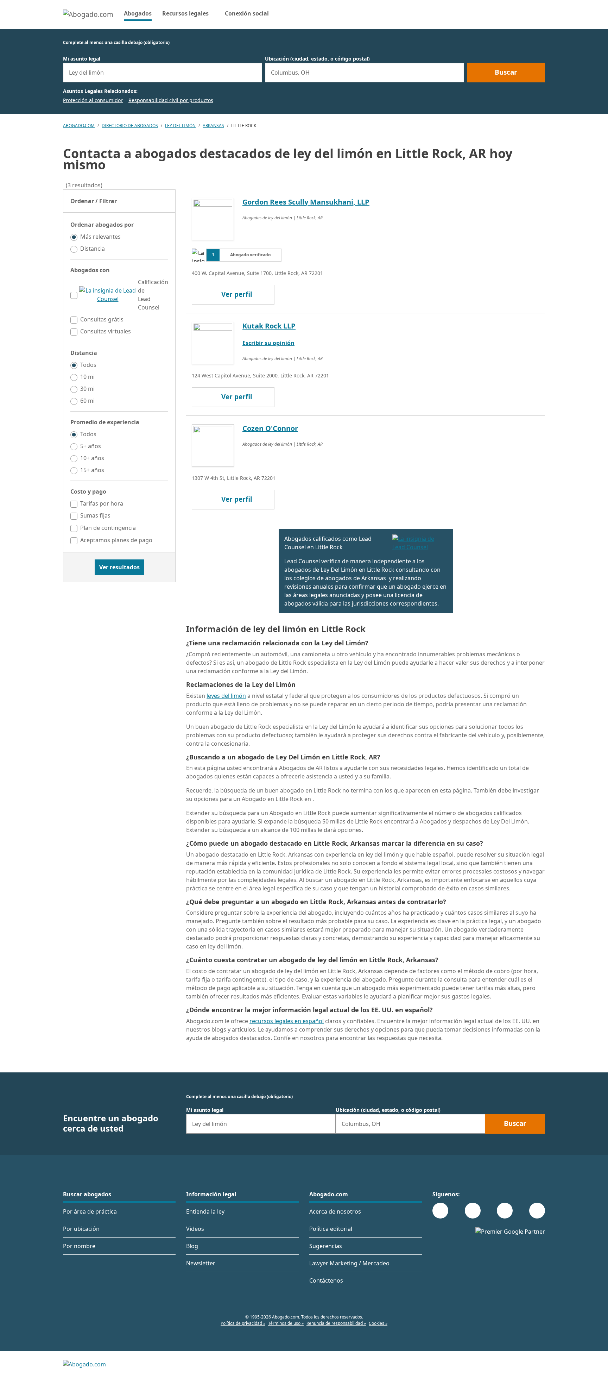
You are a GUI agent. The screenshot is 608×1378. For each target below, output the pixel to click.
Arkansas (213, 126)
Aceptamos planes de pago (116, 540)
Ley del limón (180, 126)
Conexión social (247, 13)
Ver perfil (236, 294)
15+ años (92, 470)
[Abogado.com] (88, 14)
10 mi (87, 377)
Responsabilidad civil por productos (170, 100)
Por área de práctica (90, 1211)
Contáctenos (326, 1280)
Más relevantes (100, 236)
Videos (195, 1229)
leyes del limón (226, 696)
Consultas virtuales (105, 331)
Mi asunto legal (81, 59)
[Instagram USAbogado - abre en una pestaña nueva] (473, 1211)
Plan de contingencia (108, 528)
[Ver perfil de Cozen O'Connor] (213, 445)
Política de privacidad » (243, 1323)
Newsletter (200, 1263)
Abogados (138, 13)
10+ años (92, 458)
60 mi (87, 401)
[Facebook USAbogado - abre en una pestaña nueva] (440, 1211)
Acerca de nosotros (335, 1211)
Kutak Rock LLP (269, 326)
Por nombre (79, 1246)
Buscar (506, 72)
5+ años (90, 446)
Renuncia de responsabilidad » (336, 1323)
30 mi (87, 389)
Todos (88, 365)
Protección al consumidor (93, 100)
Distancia (92, 248)
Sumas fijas (95, 515)
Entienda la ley (205, 1211)
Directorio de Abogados (130, 126)
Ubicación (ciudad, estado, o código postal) (317, 59)
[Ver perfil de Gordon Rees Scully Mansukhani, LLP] (213, 218)
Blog (192, 1246)
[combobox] (162, 72)
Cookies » (378, 1323)
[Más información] (108, 294)
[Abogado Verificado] (419, 542)
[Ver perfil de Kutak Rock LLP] (213, 342)
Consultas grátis (102, 319)
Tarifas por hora (101, 503)
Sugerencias (325, 1246)
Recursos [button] (185, 13)
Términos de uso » (286, 1323)
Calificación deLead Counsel (153, 294)
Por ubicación (81, 1229)
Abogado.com (79, 126)
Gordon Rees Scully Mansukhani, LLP (305, 202)
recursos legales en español (286, 1021)
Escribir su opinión (268, 343)
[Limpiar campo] (253, 72)
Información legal (211, 1194)
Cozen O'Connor (270, 428)
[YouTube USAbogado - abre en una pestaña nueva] (537, 1211)
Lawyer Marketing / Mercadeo (349, 1263)
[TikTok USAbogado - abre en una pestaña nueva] (505, 1211)
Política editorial (330, 1229)
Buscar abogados (87, 1194)
